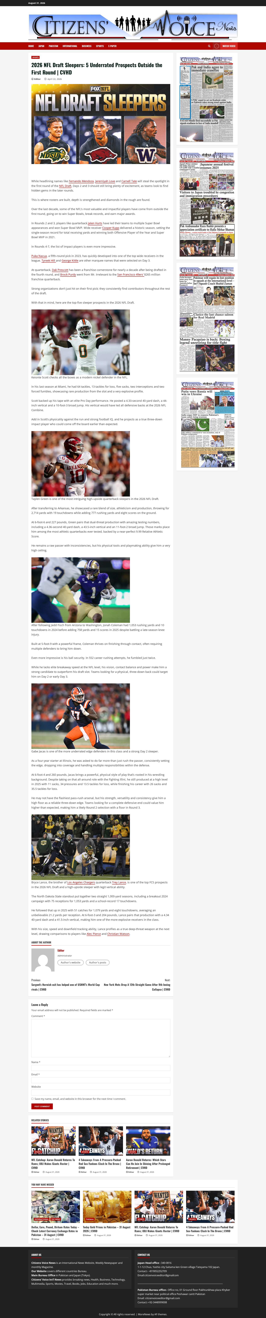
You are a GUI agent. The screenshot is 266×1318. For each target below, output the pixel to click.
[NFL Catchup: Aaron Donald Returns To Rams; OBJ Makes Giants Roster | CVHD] (53, 1141)
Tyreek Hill (49, 260)
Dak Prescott (60, 270)
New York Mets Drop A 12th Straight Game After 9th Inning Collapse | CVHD (137, 984)
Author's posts (97, 962)
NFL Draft (65, 186)
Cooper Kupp (110, 228)
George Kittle (70, 260)
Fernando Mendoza (81, 181)
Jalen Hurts (95, 223)
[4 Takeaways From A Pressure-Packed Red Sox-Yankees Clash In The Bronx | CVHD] (101, 1141)
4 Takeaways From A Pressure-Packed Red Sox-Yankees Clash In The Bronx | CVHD (100, 1163)
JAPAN (41, 46)
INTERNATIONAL (70, 46)
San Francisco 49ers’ (130, 274)
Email (35, 1074)
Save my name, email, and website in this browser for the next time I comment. (80, 1099)
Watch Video (229, 46)
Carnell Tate (129, 181)
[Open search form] (209, 46)
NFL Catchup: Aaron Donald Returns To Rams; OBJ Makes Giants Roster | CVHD (53, 1163)
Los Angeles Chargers (81, 882)
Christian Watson (118, 934)
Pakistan (90, 1219)
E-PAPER (112, 46)
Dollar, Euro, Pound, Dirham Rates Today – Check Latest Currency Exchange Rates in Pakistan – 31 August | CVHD (55, 1231)
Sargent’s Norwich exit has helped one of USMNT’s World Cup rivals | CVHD (65, 984)
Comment (38, 1016)
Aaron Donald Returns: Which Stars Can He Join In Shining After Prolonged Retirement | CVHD (148, 1163)
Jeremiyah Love (105, 181)
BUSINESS (86, 46)
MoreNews (144, 1314)
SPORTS (100, 46)
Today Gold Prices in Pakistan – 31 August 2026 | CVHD (106, 1229)
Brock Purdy (68, 274)
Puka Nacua (39, 256)
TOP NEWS (55, 1219)
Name (35, 1062)
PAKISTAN (53, 46)
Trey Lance (119, 882)
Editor (37, 79)
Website (36, 1086)
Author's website (70, 962)
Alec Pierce (94, 934)
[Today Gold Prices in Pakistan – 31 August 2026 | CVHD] (107, 1207)
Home (31, 46)
